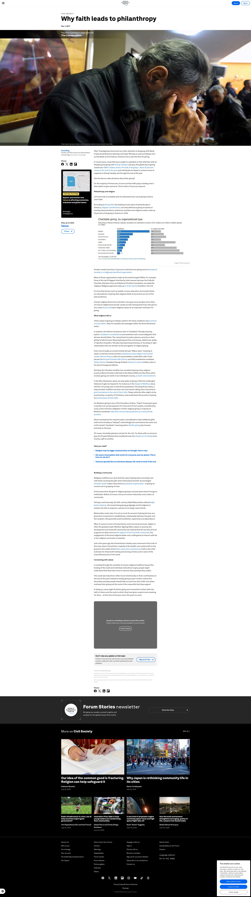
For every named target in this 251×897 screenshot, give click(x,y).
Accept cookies (125, 628)
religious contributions (111, 207)
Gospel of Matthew (142, 384)
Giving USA (109, 205)
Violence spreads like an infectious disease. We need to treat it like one (125, 462)
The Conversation (71, 35)
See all (186, 731)
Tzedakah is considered (109, 334)
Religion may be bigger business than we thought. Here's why (121, 451)
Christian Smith (100, 484)
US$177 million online (111, 167)
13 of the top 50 (131, 286)
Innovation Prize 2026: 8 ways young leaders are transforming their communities (107, 819)
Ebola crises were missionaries (128, 549)
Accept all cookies (233, 887)
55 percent (107, 308)
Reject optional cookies (233, 881)
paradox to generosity (134, 484)
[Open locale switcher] (2, 891)
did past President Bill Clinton (115, 359)
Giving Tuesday (121, 165)
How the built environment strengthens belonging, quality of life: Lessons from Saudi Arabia (173, 819)
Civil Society (67, 14)
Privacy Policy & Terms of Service (125, 884)
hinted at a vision (135, 362)
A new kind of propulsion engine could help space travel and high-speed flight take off (141, 819)
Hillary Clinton (100, 362)
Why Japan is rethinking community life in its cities (157, 780)
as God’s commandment (146, 376)
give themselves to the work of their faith (110, 392)
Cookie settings (233, 892)
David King (65, 151)
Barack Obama (106, 356)
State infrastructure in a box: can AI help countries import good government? (76, 819)
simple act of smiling (143, 436)
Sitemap (125, 888)
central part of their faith (108, 398)
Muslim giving (134, 425)
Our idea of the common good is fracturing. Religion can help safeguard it (92, 780)
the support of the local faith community (132, 532)
